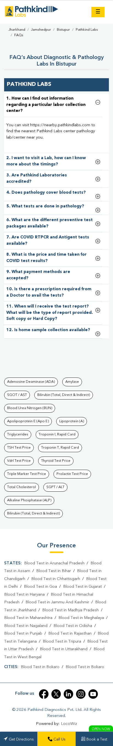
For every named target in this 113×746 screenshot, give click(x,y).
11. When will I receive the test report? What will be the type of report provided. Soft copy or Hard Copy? (49, 313)
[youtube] (93, 694)
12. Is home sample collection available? (48, 330)
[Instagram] (81, 694)
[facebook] (44, 694)
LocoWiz (69, 724)
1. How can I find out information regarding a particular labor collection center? (46, 105)
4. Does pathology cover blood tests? (46, 193)
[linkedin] (68, 694)
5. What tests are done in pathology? (45, 206)
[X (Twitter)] (56, 694)
